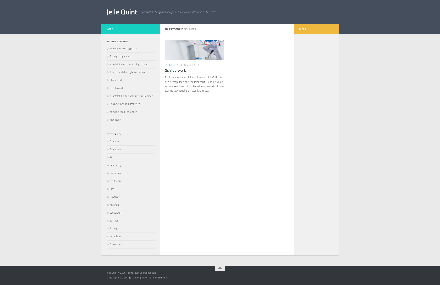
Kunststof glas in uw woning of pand (129, 64)
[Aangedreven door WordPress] (130, 278)
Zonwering (115, 244)
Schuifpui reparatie (120, 56)
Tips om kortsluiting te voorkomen (128, 72)
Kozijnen (114, 204)
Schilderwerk (175, 70)
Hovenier (114, 196)
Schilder (170, 65)
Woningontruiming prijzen (124, 48)
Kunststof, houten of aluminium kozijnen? (132, 96)
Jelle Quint (122, 12)
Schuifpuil (115, 228)
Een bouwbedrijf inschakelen (125, 103)
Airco (112, 157)
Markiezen (115, 119)
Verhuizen (115, 236)
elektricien (115, 181)
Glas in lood (116, 80)
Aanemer (115, 141)
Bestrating (115, 165)
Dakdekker (115, 173)
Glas (112, 189)
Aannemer (115, 149)
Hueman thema (159, 277)
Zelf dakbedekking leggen (123, 111)
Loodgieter (115, 212)
